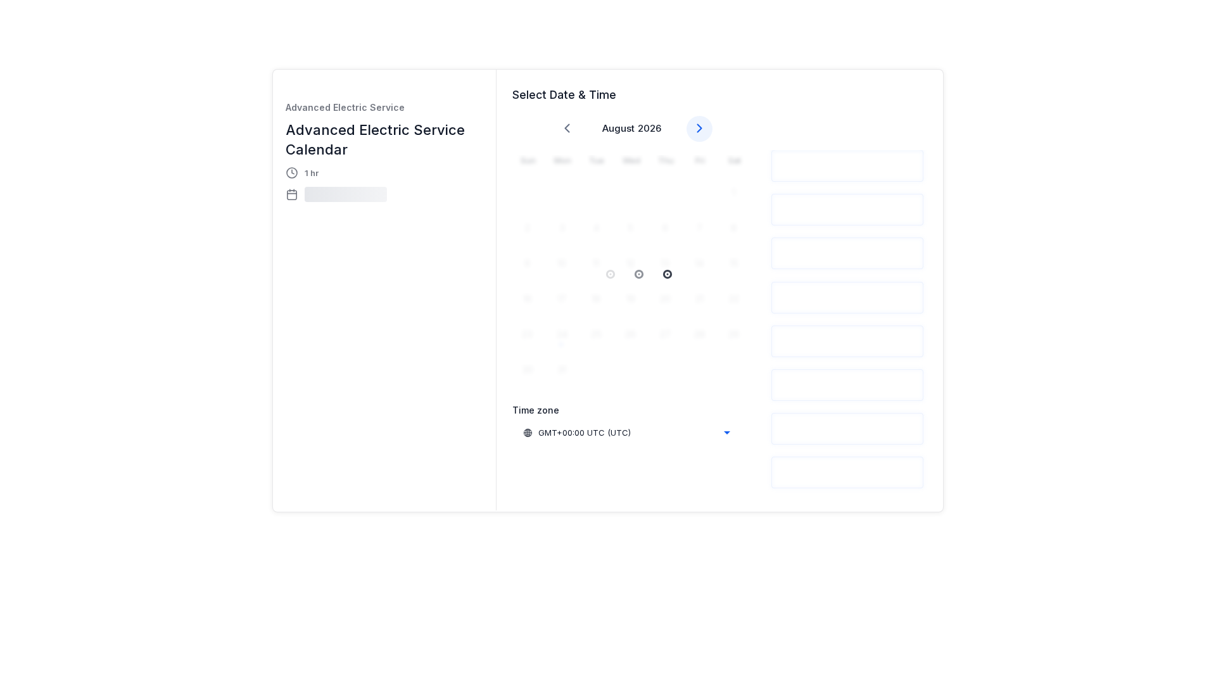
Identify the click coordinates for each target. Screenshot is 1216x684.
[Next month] (699, 129)
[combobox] (626, 432)
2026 (649, 128)
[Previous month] (567, 129)
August (618, 128)
